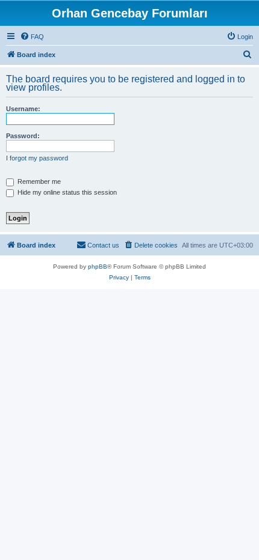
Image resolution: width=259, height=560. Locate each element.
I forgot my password (37, 158)
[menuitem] (32, 36)
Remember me (38, 181)
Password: (23, 135)
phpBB (97, 266)
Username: (23, 108)
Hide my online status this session (66, 192)
